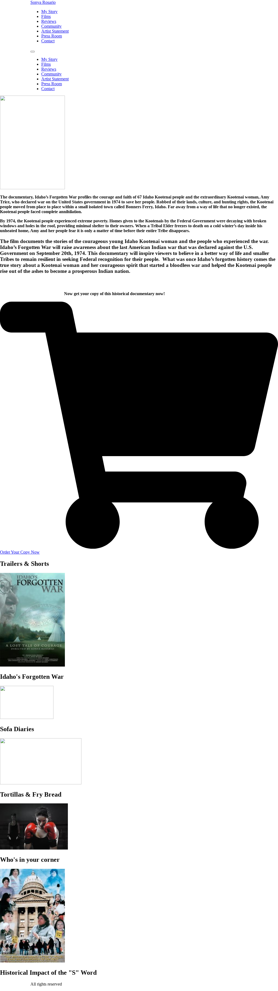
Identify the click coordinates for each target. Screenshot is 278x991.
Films (46, 16)
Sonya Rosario (43, 2)
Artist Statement (55, 31)
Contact (48, 41)
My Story (49, 11)
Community (51, 26)
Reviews (48, 21)
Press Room (51, 36)
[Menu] (32, 51)
